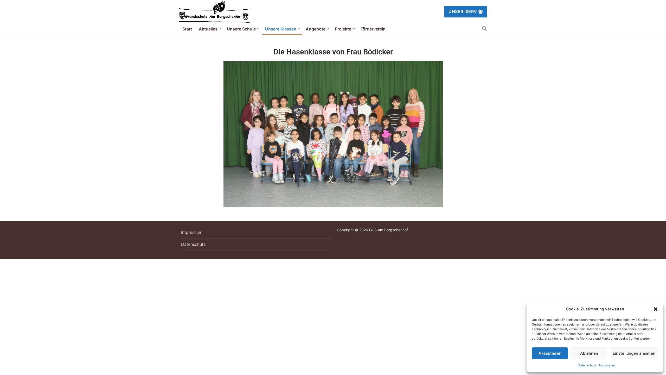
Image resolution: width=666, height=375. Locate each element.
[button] (655, 309)
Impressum (607, 365)
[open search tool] (484, 28)
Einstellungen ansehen (634, 353)
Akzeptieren (550, 353)
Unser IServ (463, 11)
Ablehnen (589, 353)
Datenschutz (587, 365)
